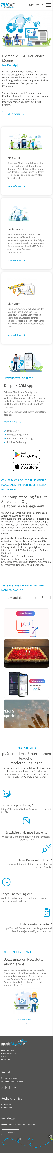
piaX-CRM (13, 158)
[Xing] (11, 1087)
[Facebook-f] (3, 1087)
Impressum (6, 1104)
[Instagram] (7, 1087)
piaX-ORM (13, 303)
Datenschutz (6, 1107)
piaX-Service (15, 229)
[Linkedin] (15, 1087)
